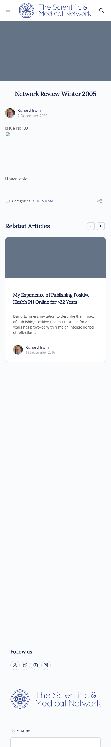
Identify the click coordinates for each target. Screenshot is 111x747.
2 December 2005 (33, 115)
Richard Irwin (29, 110)
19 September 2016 (40, 352)
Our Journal (43, 201)
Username (20, 731)
